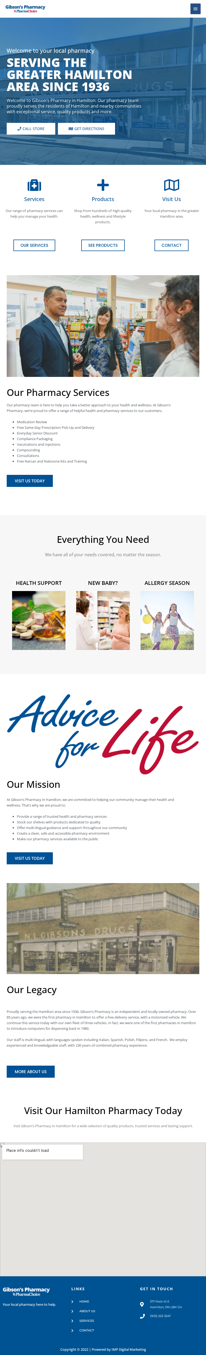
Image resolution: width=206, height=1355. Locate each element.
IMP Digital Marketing (129, 1349)
